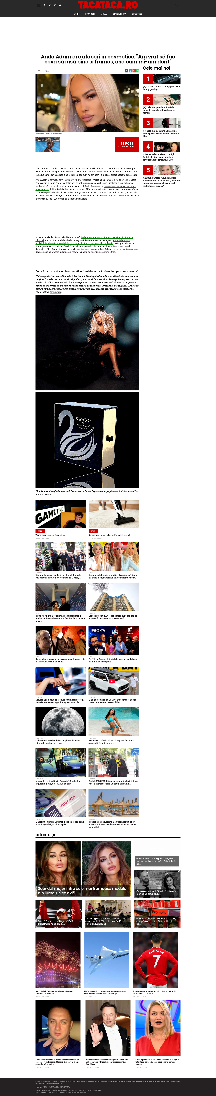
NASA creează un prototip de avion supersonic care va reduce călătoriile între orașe (105, 992)
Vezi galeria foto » (127, 145)
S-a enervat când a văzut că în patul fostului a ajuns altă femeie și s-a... (111, 741)
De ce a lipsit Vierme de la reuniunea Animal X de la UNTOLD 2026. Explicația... (60, 660)
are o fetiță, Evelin (119, 180)
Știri (76, 13)
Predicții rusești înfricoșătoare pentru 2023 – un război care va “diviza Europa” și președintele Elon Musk (107, 1062)
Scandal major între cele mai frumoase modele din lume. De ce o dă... (82, 890)
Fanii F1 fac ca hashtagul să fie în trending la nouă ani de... (56, 922)
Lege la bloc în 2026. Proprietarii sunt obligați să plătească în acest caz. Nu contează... (112, 617)
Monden (90, 13)
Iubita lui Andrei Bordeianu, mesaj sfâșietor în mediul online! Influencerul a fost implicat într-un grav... (60, 618)
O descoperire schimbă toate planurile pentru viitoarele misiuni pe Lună (58, 741)
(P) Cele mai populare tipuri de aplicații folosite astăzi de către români (159, 110)
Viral (104, 13)
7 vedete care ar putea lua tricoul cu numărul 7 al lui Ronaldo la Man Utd (155, 992)
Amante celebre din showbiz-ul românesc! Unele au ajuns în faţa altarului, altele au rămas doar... (112, 576)
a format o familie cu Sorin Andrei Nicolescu (70, 180)
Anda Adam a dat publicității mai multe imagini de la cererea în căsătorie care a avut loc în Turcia (83, 242)
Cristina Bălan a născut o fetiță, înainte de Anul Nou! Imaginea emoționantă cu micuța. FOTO (158, 157)
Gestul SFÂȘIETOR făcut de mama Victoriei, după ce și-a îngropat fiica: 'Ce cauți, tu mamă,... (113, 782)
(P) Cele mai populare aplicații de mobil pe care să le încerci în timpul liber (161, 134)
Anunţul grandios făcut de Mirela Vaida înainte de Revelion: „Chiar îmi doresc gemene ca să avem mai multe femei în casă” (161, 182)
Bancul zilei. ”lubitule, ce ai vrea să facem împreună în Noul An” (54, 992)
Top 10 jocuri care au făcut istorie (51, 535)
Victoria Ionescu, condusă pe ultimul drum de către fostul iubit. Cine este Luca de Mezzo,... (58, 576)
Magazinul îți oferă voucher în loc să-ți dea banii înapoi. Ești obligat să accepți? (60, 823)
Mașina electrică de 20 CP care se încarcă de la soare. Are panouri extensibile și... (112, 701)
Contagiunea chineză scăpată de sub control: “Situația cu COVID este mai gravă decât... (107, 921)
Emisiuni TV (119, 13)
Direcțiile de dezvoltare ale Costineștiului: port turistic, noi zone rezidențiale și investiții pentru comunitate (112, 824)
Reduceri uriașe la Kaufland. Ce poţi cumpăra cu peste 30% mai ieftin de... (156, 921)
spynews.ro (55, 292)
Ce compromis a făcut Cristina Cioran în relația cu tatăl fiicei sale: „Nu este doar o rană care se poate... (158, 1062)
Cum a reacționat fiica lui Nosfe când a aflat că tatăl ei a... (157, 892)
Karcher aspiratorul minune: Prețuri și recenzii (109, 535)
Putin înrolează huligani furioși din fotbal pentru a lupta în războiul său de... (156, 861)
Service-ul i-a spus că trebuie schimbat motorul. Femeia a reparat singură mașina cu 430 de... (60, 701)
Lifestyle (137, 13)
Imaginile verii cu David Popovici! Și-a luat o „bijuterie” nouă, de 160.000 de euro (58, 782)
